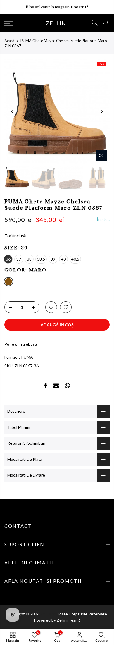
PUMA (27, 357)
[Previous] (12, 111)
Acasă (9, 40)
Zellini (57, 23)
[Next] (101, 111)
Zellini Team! (68, 620)
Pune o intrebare (20, 344)
